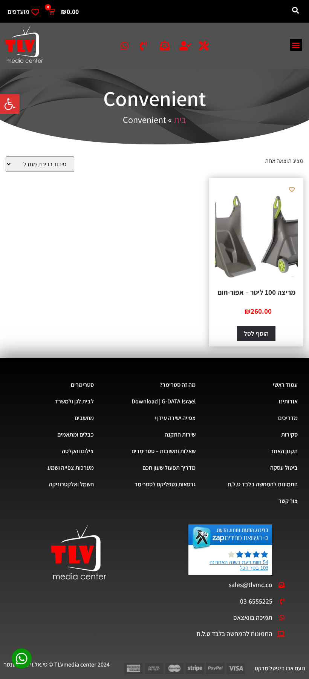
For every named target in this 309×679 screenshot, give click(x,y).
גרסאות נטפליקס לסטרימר (165, 484)
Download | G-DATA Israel (164, 401)
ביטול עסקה (284, 468)
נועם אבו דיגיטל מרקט (280, 668)
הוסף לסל (256, 333)
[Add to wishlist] (291, 189)
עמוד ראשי (285, 385)
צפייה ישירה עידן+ (175, 418)
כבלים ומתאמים (75, 434)
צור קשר (288, 501)
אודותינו (288, 401)
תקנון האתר (284, 451)
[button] (10, 104)
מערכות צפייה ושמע (70, 468)
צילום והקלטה (78, 451)
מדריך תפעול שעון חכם (169, 468)
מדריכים (288, 418)
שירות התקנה (180, 434)
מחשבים (84, 418)
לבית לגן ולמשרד (74, 401)
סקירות (289, 434)
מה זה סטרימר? (178, 385)
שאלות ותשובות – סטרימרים (164, 451)
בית (180, 119)
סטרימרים (82, 385)
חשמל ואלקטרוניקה (71, 484)
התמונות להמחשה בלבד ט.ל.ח (263, 484)
